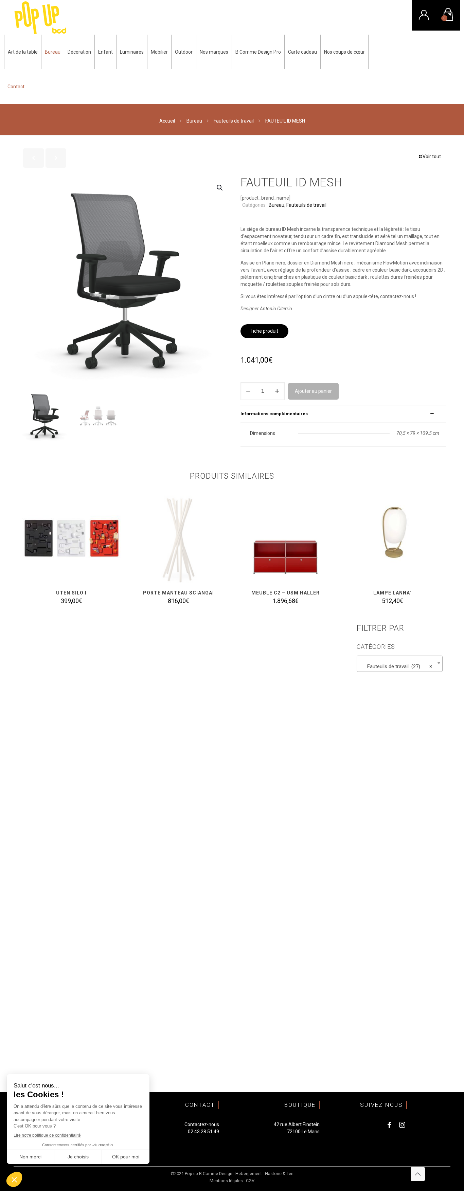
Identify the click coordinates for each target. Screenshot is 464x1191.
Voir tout (432, 156)
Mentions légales (226, 1180)
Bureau (194, 121)
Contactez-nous (201, 1124)
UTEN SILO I (71, 593)
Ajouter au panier (313, 391)
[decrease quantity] (248, 391)
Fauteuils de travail (234, 121)
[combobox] (400, 664)
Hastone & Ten (279, 1173)
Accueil (167, 121)
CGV (250, 1180)
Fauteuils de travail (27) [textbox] (397, 666)
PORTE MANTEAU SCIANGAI (178, 593)
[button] (220, 188)
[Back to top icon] (418, 1174)
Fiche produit (264, 331)
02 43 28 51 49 (203, 1131)
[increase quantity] (277, 391)
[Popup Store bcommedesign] (40, 17)
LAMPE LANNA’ (392, 593)
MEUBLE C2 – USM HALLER (285, 593)
